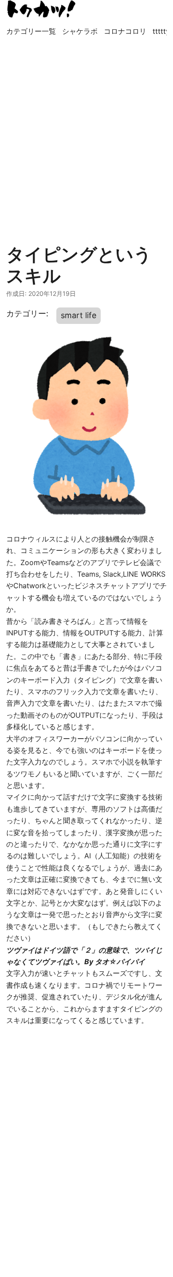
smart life (78, 315)
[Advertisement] (86, 135)
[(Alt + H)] (41, 9)
